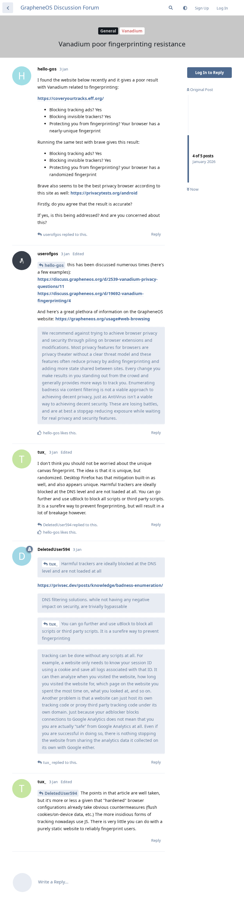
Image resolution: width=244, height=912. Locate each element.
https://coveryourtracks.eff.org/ (70, 98)
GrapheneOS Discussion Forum (60, 7)
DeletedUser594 (61, 793)
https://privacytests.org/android (104, 193)
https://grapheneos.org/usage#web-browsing (102, 319)
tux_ (53, 564)
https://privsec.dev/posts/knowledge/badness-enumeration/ (100, 585)
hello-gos (54, 265)
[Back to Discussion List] (7, 7)
